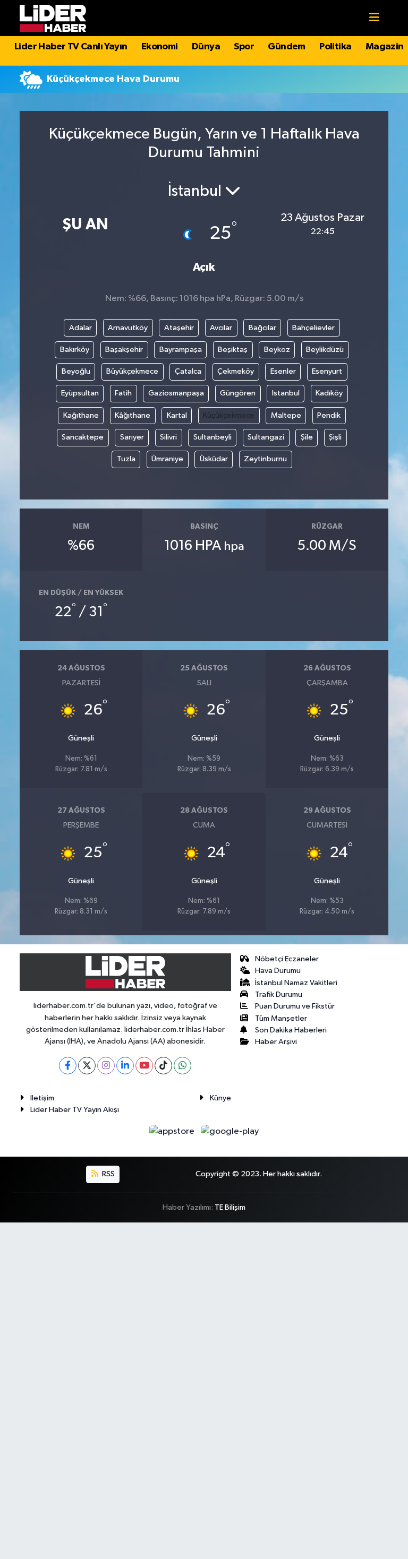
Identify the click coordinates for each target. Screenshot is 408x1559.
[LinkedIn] (125, 1065)
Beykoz (277, 350)
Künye (220, 1098)
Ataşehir (179, 328)
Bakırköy (74, 350)
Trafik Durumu (278, 994)
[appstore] (173, 1131)
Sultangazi (266, 437)
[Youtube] (144, 1065)
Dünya (206, 46)
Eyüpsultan (80, 393)
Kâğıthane (132, 415)
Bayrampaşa (180, 350)
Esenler (283, 371)
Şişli (335, 437)
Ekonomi (159, 46)
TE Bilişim (230, 1207)
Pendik (329, 415)
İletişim (42, 1098)
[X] (87, 1065)
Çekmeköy (235, 371)
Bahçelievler (313, 328)
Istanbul (286, 393)
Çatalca (188, 371)
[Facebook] (67, 1065)
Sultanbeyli (212, 437)
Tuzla (126, 459)
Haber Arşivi (276, 1042)
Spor (244, 46)
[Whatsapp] (182, 1065)
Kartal (177, 415)
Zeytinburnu (265, 459)
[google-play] (230, 1131)
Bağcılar (262, 328)
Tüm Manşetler (281, 1018)
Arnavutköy (128, 328)
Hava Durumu (278, 971)
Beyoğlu (76, 371)
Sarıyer (132, 437)
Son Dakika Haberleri (291, 1030)
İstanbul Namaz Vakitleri (296, 983)
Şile (307, 437)
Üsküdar (214, 459)
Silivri (168, 437)
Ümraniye (167, 459)
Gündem (286, 46)
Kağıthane (81, 415)
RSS (107, 1174)
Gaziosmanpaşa (176, 393)
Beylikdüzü (325, 350)
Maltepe (286, 415)
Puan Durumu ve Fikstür (295, 1006)
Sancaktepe (83, 437)
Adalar (80, 328)
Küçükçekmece (228, 415)
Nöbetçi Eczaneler (287, 959)
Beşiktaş (233, 350)
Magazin (385, 46)
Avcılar (221, 328)
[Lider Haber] (53, 17)
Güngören (238, 393)
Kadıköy (329, 393)
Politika (335, 46)
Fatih (123, 393)
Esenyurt (327, 371)
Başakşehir (124, 350)
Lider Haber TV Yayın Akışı (74, 1110)
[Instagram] (106, 1065)
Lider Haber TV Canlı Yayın (70, 46)
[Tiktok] (163, 1065)
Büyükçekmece (132, 371)
